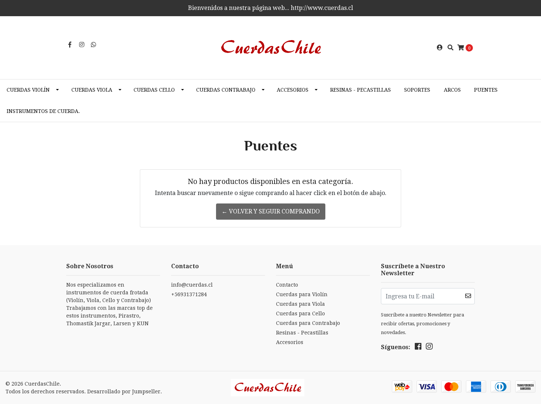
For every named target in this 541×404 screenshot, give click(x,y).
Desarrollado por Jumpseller (123, 391)
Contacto (287, 285)
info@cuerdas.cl (192, 285)
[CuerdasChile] (270, 47)
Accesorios (292, 90)
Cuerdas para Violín (302, 294)
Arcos (452, 90)
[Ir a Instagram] (81, 44)
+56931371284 (189, 294)
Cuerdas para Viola (300, 304)
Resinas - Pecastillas (360, 90)
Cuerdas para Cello (300, 313)
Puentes (486, 90)
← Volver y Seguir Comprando (271, 211)
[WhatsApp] (93, 44)
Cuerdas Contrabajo (225, 90)
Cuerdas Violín (28, 90)
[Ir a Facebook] (70, 44)
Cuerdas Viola (91, 90)
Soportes (417, 90)
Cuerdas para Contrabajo (308, 323)
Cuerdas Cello (154, 90)
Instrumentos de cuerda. (43, 111)
